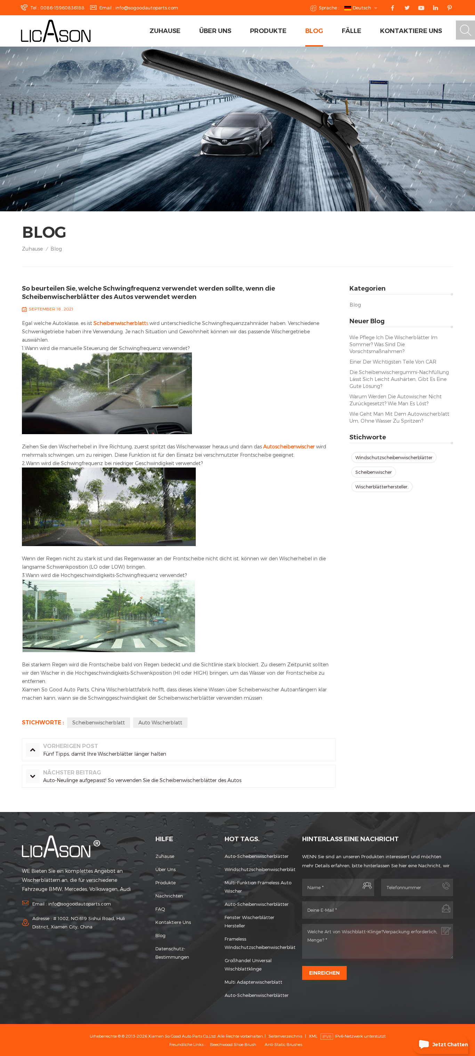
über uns (215, 31)
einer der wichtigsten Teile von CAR (392, 362)
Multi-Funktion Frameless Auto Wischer (258, 887)
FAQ (160, 909)
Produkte (268, 31)
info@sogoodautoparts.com (146, 7)
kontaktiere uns (411, 31)
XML (313, 1035)
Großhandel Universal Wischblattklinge (248, 965)
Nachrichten (169, 896)
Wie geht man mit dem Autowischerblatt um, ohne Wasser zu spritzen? (399, 417)
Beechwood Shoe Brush (233, 1044)
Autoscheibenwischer (288, 446)
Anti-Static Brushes (283, 1044)
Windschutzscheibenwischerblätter (394, 457)
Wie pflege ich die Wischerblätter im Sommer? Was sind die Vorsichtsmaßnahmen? (393, 344)
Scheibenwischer (373, 472)
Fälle (351, 31)
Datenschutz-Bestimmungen (172, 953)
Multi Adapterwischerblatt (253, 982)
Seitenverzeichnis (285, 1035)
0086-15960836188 (62, 7)
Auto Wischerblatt (160, 722)
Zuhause (165, 31)
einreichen (324, 973)
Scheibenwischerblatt (98, 722)
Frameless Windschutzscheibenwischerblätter (260, 943)
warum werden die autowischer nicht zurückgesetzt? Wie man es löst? (395, 399)
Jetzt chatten (450, 1044)
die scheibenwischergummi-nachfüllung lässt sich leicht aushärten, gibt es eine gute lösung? (399, 379)
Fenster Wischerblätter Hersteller (249, 921)
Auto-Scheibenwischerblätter (257, 856)
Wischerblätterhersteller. (382, 486)
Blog (314, 31)
